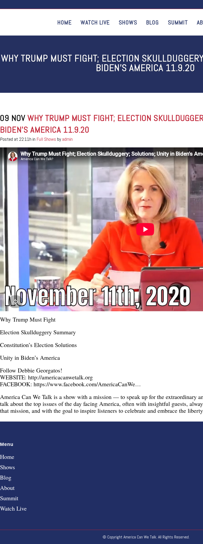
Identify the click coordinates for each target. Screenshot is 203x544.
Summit (9, 498)
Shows (7, 467)
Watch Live (13, 508)
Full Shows (46, 139)
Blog (5, 477)
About (7, 488)
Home (7, 457)
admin (67, 139)
